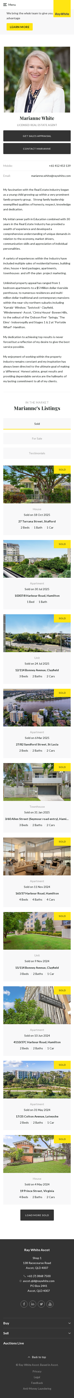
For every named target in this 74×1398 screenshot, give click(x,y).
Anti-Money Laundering (37, 1388)
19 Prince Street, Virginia (37, 1191)
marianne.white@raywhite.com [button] (51, 175)
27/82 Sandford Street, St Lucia (37, 744)
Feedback (37, 1382)
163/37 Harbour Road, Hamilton (37, 893)
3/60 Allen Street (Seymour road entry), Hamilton (38, 819)
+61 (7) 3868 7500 (39, 1276)
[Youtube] (49, 1304)
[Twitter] (41, 1304)
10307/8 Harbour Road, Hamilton (37, 595)
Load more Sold (37, 1215)
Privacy (37, 1371)
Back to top (39, 1357)
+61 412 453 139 (60, 165)
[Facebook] (24, 1304)
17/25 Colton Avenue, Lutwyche (37, 1116)
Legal (37, 1377)
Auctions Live (13, 1343)
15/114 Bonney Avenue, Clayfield (37, 967)
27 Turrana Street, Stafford (37, 521)
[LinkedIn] (32, 1304)
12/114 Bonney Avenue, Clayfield (37, 670)
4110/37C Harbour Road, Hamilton (37, 1042)
